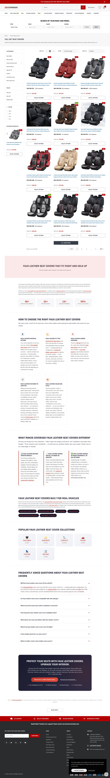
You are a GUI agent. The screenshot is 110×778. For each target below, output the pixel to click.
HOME (6, 13)
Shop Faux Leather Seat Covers (44, 679)
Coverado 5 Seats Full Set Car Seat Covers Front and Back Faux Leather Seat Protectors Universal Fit (93, 222)
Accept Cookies (79, 770)
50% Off (8, 96)
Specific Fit (9, 70)
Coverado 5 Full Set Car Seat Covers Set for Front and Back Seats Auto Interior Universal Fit (39, 221)
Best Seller (9, 56)
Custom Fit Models (64, 303)
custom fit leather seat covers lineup (53, 501)
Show (59, 51)
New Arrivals (10, 59)
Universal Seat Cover (12, 63)
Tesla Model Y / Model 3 (48, 515)
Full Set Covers (45, 303)
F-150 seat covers (53, 505)
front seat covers (60, 291)
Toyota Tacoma (73, 511)
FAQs (68, 747)
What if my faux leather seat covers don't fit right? (55, 627)
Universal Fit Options (27, 303)
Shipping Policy (70, 752)
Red (10, 119)
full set (78, 343)
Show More (67, 243)
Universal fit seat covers (53, 341)
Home (6, 35)
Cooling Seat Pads (50, 750)
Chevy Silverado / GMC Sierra (28, 515)
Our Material (69, 737)
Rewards (96, 13)
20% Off (8, 92)
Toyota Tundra (61, 511)
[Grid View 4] (53, 51)
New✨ (40, 13)
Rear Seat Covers (50, 747)
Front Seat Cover (11, 77)
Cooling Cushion (30, 13)
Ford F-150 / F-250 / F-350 (27, 511)
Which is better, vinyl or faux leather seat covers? (55, 641)
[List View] (46, 51)
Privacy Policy (70, 757)
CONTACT (89, 13)
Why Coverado (70, 739)
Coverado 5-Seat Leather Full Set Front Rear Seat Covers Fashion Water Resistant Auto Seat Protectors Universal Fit (39, 176)
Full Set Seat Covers (15, 35)
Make (48, 24)
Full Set (8, 73)
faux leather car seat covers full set (36, 291)
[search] (83, 7)
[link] (39, 68)
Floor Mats (69, 13)
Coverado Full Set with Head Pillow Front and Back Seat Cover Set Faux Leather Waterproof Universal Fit (38, 130)
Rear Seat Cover (11, 80)
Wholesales (69, 744)
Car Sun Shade (48, 13)
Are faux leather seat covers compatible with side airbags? (55, 598)
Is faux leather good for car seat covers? (55, 634)
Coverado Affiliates (71, 742)
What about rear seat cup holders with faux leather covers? (55, 620)
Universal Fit (46, 539)
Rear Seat (46, 553)
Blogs (68, 755)
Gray (10, 116)
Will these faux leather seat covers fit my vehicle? (55, 583)
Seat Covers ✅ (14, 13)
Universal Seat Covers (51, 737)
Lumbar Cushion (59, 13)
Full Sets (83, 539)
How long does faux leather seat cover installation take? (55, 613)
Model (66, 24)
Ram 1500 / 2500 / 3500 (46, 511)
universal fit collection (27, 480)
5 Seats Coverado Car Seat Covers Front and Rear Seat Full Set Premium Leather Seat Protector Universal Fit (92, 84)
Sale (22, 13)
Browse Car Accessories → (68, 679)
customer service (95, 745)
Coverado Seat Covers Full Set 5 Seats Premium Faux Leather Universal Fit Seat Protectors (65, 130)
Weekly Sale (10, 99)
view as (41, 51)
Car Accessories (79, 13)
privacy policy (91, 770)
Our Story (69, 734)
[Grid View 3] (50, 51)
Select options (14, 154)
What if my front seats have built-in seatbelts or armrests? (55, 606)
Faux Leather (27, 539)
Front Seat (27, 553)
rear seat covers (87, 291)
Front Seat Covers (50, 744)
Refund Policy (70, 750)
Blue (10, 113)
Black (10, 111)
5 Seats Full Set (49, 742)
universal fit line (28, 587)
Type (11, 24)
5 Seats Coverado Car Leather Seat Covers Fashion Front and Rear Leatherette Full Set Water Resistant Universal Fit (66, 222)
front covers (29, 417)
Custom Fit (64, 539)
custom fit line (52, 589)
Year (29, 24)
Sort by (84, 51)
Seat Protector (10, 66)
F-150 (79, 589)
